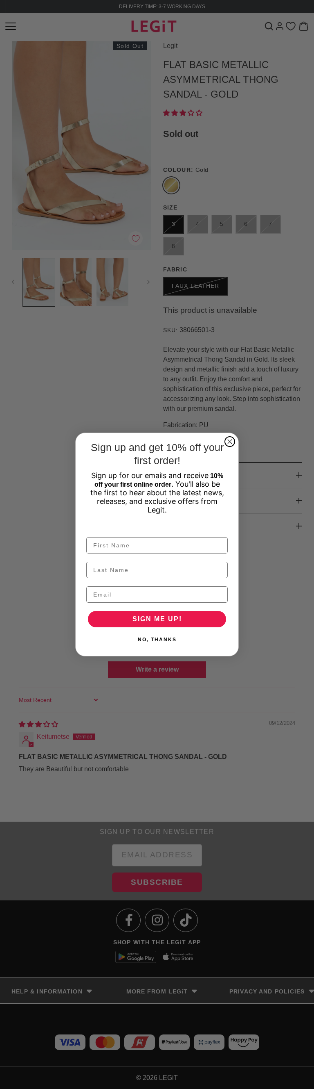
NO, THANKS (157, 639)
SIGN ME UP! (157, 618)
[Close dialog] (230, 442)
